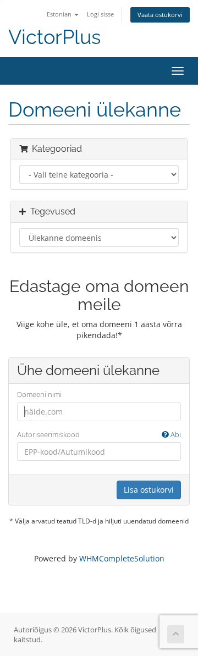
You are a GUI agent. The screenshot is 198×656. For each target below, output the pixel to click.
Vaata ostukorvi (160, 14)
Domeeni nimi (39, 394)
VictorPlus (54, 37)
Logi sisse (100, 14)
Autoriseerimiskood (99, 434)
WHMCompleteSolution (121, 558)
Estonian (60, 14)
